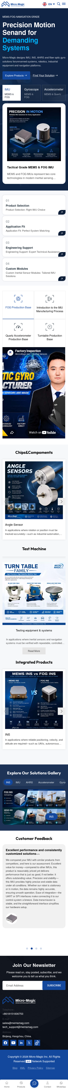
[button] (61, 501)
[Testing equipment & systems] (34, 593)
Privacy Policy (35, 1068)
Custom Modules (17, 268)
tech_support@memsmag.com (20, 1027)
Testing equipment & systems (34, 630)
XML (22, 1068)
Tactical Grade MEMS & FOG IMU (30, 167)
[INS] (34, 699)
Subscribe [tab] (54, 985)
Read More (34, 651)
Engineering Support (19, 247)
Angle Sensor (14, 524)
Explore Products (14, 75)
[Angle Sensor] (34, 490)
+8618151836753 (12, 1014)
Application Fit (15, 226)
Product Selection (17, 205)
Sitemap (50, 1068)
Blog (15, 1068)
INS (7, 734)
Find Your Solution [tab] (44, 75)
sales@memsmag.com (15, 1023)
